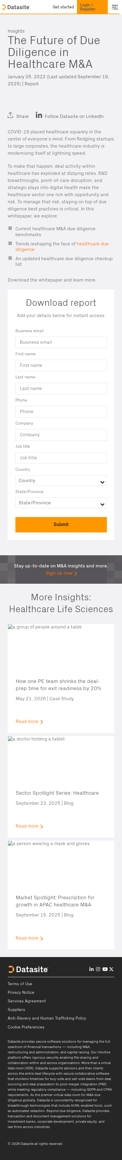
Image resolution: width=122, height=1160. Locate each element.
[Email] (41, 111)
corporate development (55, 1121)
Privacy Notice (21, 993)
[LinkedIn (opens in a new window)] (14, 111)
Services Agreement (27, 1001)
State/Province (29, 492)
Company (24, 423)
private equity (86, 1121)
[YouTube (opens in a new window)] (105, 969)
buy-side (57, 1079)
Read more (27, 721)
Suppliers (16, 1010)
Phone (21, 400)
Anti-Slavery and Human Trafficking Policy (47, 1018)
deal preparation (42, 1084)
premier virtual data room (60, 1095)
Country (22, 470)
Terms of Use (20, 984)
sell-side (78, 1079)
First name (25, 354)
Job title (22, 446)
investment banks (22, 1121)
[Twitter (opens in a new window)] (27, 111)
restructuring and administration (33, 1052)
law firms (15, 1127)
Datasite (14, 1041)
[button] (63, 7)
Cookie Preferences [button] (26, 1027)
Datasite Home (16, 7)
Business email (29, 331)
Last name (25, 377)
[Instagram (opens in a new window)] (98, 969)
